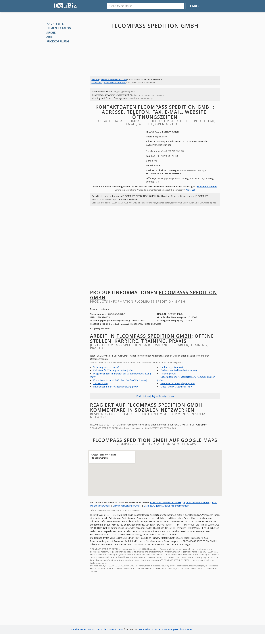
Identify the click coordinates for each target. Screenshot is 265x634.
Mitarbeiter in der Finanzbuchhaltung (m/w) (115, 386)
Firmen (95, 79)
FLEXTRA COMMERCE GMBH (165, 502)
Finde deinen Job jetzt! (155, 396)
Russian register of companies (177, 629)
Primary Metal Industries (115, 82)
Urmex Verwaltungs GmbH (127, 505)
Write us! (190, 189)
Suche (51, 32)
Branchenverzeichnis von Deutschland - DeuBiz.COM (97, 629)
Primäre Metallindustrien (114, 79)
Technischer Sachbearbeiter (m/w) (178, 370)
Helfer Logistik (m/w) (171, 366)
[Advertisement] (66, 92)
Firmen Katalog (58, 28)
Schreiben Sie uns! (207, 186)
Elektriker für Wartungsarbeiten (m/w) (113, 370)
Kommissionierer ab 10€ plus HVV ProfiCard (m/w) (120, 380)
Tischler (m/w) (100, 383)
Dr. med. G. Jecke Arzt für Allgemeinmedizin (166, 505)
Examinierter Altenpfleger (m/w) (177, 383)
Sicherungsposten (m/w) (106, 366)
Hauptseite (55, 23)
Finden (195, 6)
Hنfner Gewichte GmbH (196, 502)
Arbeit (51, 37)
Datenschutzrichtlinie (149, 629)
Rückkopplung (57, 41)
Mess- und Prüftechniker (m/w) (176, 386)
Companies (97, 82)
